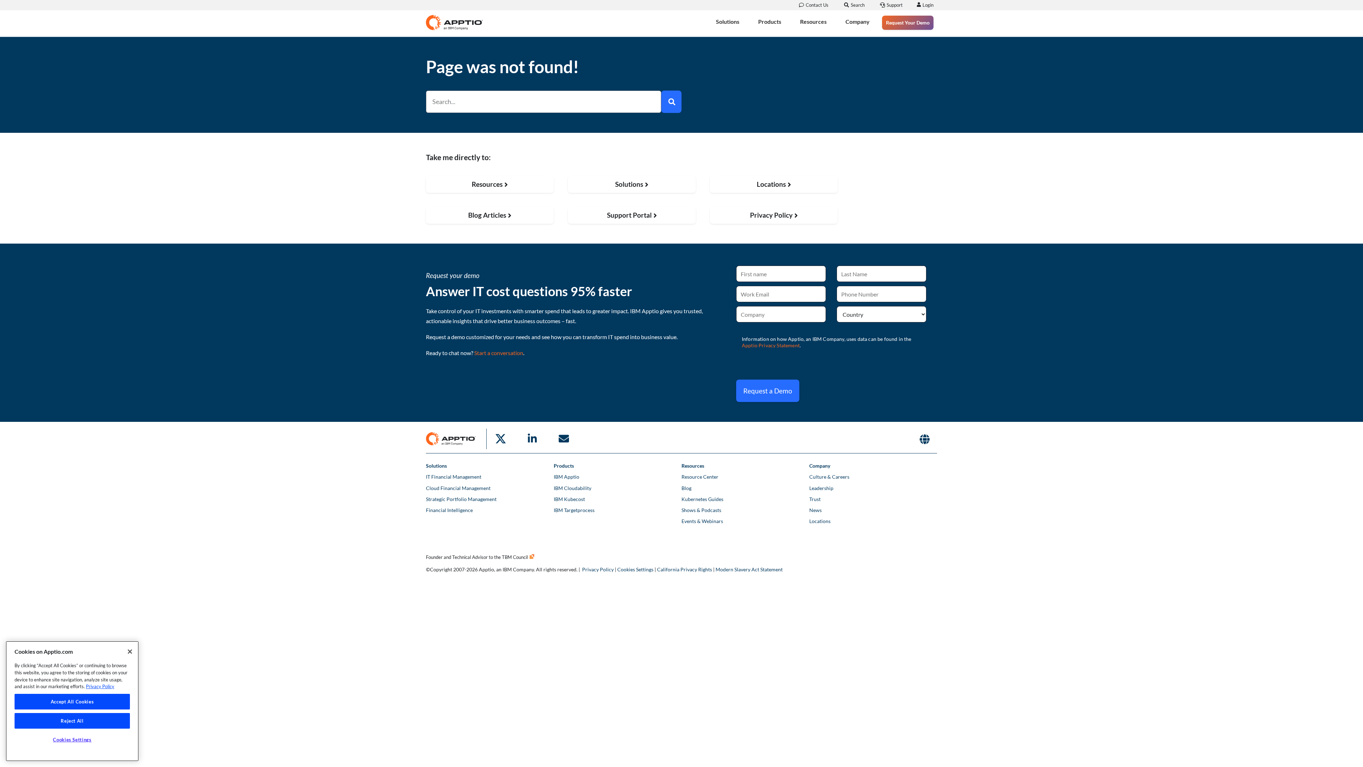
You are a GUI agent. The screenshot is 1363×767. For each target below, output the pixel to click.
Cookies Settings (635, 569)
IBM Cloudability (572, 488)
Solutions (727, 21)
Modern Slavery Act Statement (749, 569)
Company (857, 21)
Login (928, 5)
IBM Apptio (566, 477)
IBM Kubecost (569, 499)
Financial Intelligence (449, 510)
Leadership (821, 488)
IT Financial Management (453, 477)
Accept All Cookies (72, 702)
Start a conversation (498, 352)
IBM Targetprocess (574, 510)
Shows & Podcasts (701, 510)
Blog (686, 488)
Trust (815, 499)
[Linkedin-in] (532, 439)
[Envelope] (563, 439)
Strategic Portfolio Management (461, 499)
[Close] (130, 651)
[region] (72, 701)
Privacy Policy (598, 569)
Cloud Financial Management (458, 488)
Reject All (72, 721)
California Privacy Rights (684, 569)
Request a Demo (767, 391)
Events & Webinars (702, 521)
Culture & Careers (829, 477)
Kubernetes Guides (702, 499)
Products (769, 21)
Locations (820, 521)
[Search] (671, 102)
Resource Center (700, 477)
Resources (813, 21)
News (815, 510)
